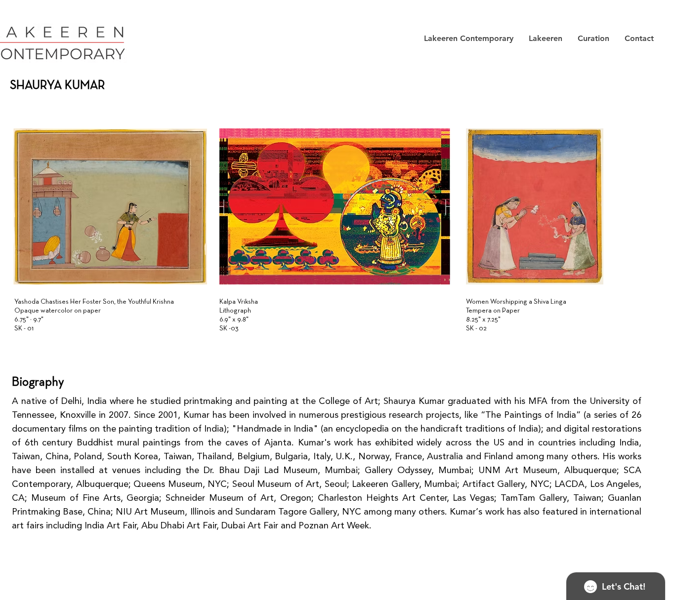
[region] (112, 220)
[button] (468, 38)
